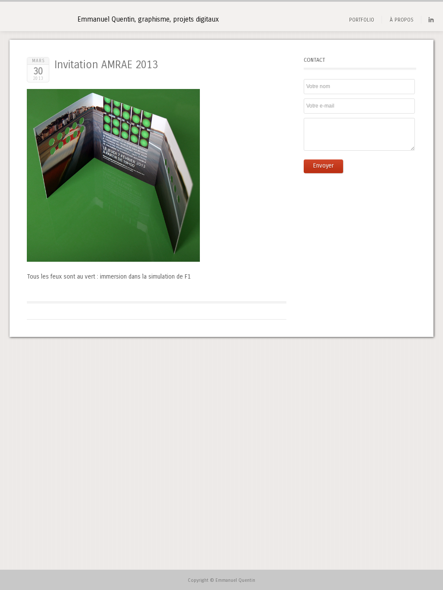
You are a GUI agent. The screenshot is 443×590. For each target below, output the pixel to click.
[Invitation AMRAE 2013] (113, 259)
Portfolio (361, 20)
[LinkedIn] (431, 21)
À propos (402, 20)
